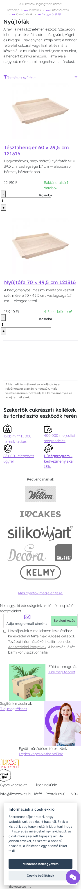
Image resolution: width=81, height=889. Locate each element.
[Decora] (27, 552)
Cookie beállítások (40, 875)
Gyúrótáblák (24, 14)
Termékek (34, 10)
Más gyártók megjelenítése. (40, 593)
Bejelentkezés (64, 621)
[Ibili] (63, 552)
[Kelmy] (40, 572)
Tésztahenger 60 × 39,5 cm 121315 (36, 150)
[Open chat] (73, 876)
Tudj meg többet (61, 672)
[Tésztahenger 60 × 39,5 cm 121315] (40, 110)
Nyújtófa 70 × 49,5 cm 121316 (40, 282)
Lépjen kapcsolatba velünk (41, 754)
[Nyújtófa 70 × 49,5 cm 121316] (40, 245)
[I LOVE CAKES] (40, 513)
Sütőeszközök (59, 10)
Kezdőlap (13, 10)
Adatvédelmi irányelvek (27, 647)
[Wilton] (40, 494)
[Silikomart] (40, 533)
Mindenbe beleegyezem (40, 864)
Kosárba (45, 195)
